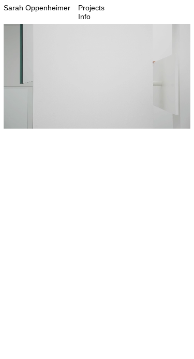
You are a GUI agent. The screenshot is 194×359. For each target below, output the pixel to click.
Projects (91, 8)
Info (84, 16)
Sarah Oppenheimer (37, 8)
